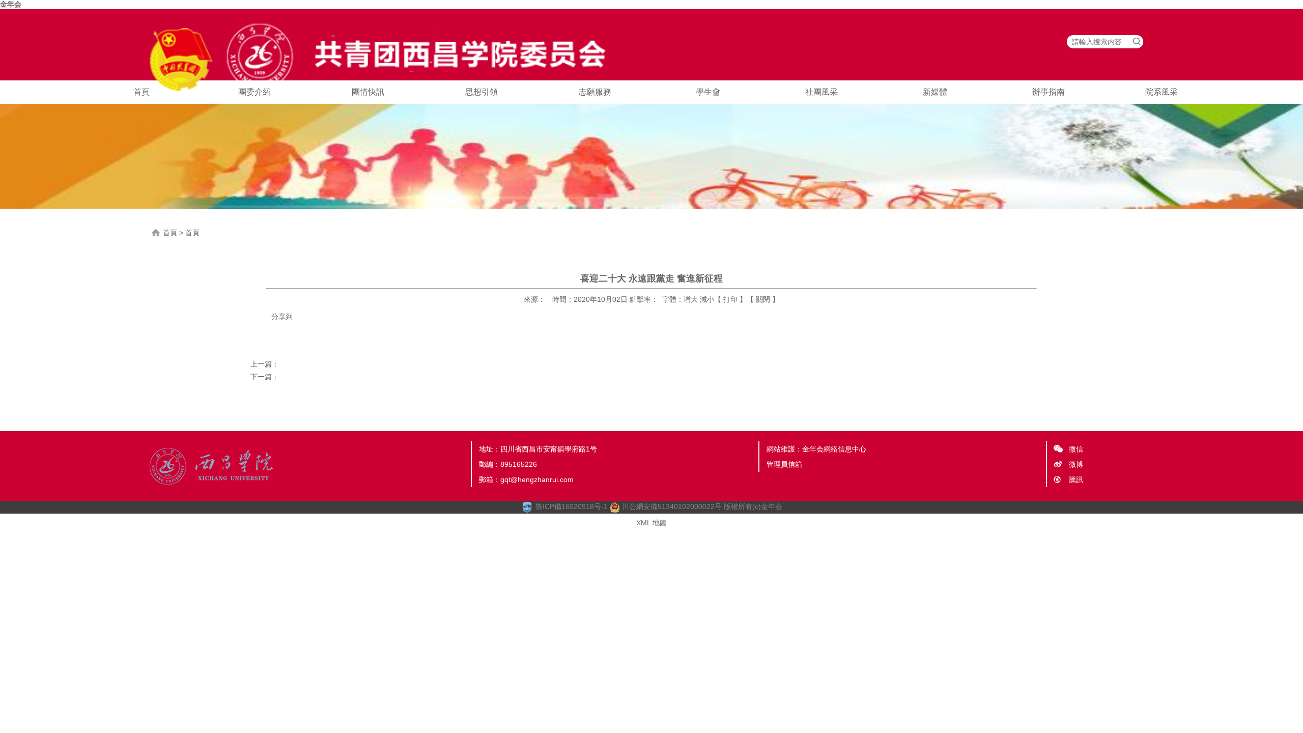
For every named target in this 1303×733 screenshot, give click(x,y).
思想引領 (481, 92)
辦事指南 (1048, 92)
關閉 (763, 299)
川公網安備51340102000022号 (671, 506)
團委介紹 (254, 92)
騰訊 (1076, 479)
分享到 (282, 317)
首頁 (141, 92)
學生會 (708, 92)
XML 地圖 (651, 523)
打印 (730, 299)
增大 (691, 299)
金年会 (10, 4)
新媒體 (935, 92)
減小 (707, 299)
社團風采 (821, 92)
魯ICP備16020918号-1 (571, 506)
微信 (1076, 449)
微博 (1076, 464)
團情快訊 (368, 92)
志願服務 (595, 92)
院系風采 (1161, 92)
